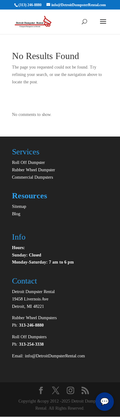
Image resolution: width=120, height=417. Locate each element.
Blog (16, 214)
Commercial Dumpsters (32, 177)
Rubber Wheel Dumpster (33, 170)
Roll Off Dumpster (28, 162)
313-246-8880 (31, 325)
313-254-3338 (31, 344)
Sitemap (19, 206)
